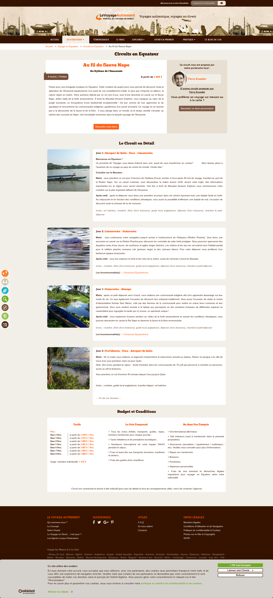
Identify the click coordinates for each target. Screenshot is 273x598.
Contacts (142, 530)
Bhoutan (59, 557)
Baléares (205, 554)
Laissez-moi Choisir (238, 570)
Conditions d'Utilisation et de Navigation (203, 526)
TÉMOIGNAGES (101, 39)
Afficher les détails (58, 591)
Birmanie (70, 557)
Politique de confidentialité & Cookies (202, 530)
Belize (50, 557)
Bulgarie (132, 557)
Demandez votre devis (106, 127)
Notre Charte (53, 530)
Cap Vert (213, 557)
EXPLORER (137, 39)
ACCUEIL (54, 39)
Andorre (88, 554)
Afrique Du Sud (56, 554)
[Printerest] (113, 523)
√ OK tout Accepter (240, 565)
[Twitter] (99, 523)
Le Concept (53, 526)
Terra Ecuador (197, 78)
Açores (184, 554)
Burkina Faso (145, 557)
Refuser (240, 575)
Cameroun (191, 557)
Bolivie (80, 557)
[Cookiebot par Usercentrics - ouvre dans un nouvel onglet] (27, 591)
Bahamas (194, 554)
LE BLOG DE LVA (213, 39)
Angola (110, 554)
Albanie (69, 554)
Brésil (123, 557)
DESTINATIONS (75, 39)
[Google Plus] (106, 523)
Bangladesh (218, 554)
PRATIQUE (188, 39)
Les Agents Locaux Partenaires (62, 538)
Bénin (167, 557)
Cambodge (178, 557)
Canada (203, 557)
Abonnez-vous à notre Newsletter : (176, 3)
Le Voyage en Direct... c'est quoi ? (64, 534)
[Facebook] (94, 523)
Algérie (78, 554)
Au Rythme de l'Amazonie (106, 71)
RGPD (187, 538)
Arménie (150, 554)
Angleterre (99, 554)
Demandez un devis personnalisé (197, 108)
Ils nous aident (145, 526)
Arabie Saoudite (124, 554)
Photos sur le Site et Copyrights (199, 534)
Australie (160, 554)
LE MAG (120, 39)
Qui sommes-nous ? (57, 522)
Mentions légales (192, 522)
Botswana (113, 557)
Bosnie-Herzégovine (96, 557)
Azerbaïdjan (173, 554)
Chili (222, 557)
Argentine (138, 554)
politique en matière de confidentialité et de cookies (171, 583)
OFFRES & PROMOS (164, 39)
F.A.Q (141, 522)
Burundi (158, 557)
